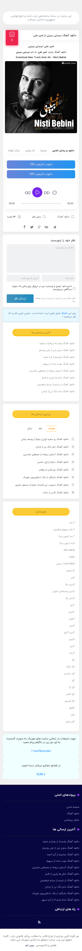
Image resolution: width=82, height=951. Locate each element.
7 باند (72, 522)
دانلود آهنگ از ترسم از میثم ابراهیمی (56, 384)
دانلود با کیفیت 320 (41, 174)
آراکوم (72, 707)
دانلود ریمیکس (71, 820)
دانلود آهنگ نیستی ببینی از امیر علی (54, 35)
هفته (51, 428)
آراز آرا (72, 687)
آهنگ (64, 313)
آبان (73, 577)
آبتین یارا (70, 598)
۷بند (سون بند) (67, 543)
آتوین (72, 618)
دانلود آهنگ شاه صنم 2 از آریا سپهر (60, 900)
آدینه (72, 653)
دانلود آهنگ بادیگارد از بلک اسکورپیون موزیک (48, 477)
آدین (72, 646)
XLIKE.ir (41, 774)
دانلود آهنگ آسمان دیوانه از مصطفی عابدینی (52, 370)
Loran (72, 557)
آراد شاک (70, 666)
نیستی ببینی (23, 52)
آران (73, 714)
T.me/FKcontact (41, 751)
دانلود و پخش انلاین (63, 150)
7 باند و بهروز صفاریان (64, 529)
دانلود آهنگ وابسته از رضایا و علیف (57, 343)
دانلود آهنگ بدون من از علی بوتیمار (57, 350)
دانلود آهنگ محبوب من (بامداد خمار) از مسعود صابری (44, 485)
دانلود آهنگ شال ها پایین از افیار (58, 377)
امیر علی (42, 52)
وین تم (30, 945)
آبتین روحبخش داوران (64, 591)
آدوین (72, 639)
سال (29, 428)
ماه (40, 428)
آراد (73, 659)
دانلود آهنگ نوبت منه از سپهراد (59, 364)
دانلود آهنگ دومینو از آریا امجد (59, 357)
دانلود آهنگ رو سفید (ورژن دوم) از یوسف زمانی (47, 439)
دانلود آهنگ (63, 216)
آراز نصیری (70, 701)
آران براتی (70, 721)
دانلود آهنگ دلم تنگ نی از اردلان (58, 391)
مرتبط (43, 150)
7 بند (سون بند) (67, 536)
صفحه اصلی (72, 807)
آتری (72, 605)
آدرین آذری (69, 632)
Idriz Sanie (69, 550)
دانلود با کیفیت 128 (41, 164)
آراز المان (70, 694)
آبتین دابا (70, 584)
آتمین (71, 611)
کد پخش (30, 150)
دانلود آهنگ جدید (57, 52)
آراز (73, 680)
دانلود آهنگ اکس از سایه (58, 492)
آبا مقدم (71, 570)
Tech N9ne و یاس (65, 563)
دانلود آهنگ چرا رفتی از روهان (56, 469)
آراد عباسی (69, 673)
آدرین (72, 625)
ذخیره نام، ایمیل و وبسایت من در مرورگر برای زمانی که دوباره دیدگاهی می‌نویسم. (42, 288)
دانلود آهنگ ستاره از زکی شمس (55, 462)
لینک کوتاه (14, 150)
